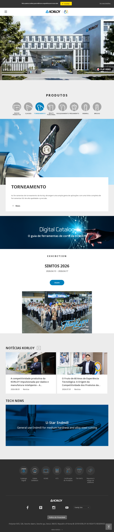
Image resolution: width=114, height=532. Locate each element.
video (105, 69)
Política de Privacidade (57, 517)
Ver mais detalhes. (105, 3)
